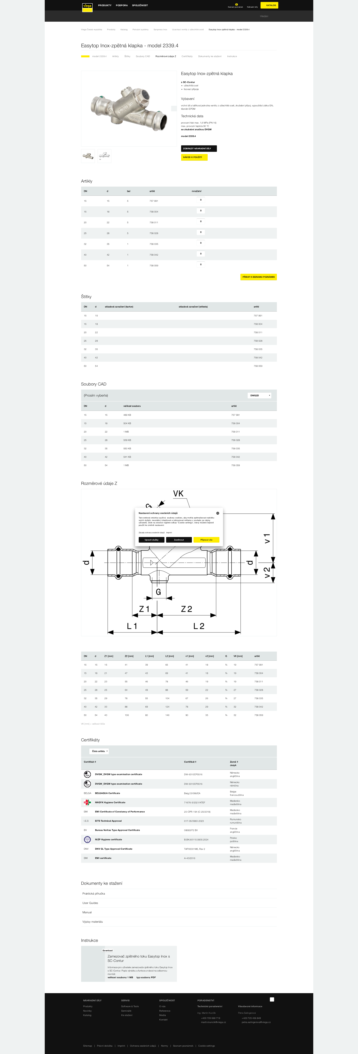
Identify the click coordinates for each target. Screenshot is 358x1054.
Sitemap (87, 1045)
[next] (174, 108)
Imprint (121, 1045)
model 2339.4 (99, 56)
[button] (179, 893)
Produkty (111, 29)
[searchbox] (176, 16)
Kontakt (163, 1019)
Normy (164, 1045)
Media (162, 1015)
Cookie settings (206, 1045)
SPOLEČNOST (167, 1000)
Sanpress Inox (160, 29)
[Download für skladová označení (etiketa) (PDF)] (210, 307)
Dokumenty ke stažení (210, 56)
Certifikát (89, 761)
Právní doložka (105, 1045)
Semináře (126, 1010)
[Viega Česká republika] (87, 5)
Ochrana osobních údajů (143, 1045)
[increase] (208, 201)
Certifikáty (187, 56)
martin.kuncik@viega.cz (213, 1022)
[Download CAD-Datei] (193, 406)
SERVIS (125, 1000)
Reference (164, 1010)
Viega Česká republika (91, 29)
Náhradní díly (92, 1000)
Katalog (124, 29)
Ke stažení (126, 1015)
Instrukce (232, 56)
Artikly (115, 56)
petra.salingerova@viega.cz (256, 1022)
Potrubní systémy (141, 29)
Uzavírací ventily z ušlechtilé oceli (188, 29)
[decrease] (193, 201)
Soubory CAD (143, 56)
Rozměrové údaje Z (166, 56)
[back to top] (272, 999)
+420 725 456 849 (251, 1018)
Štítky (127, 56)
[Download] (194, 414)
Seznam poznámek (183, 1045)
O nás (162, 1006)
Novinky (87, 1010)
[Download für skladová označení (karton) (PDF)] (135, 307)
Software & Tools (130, 1006)
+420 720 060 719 (210, 1018)
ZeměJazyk (233, 763)
